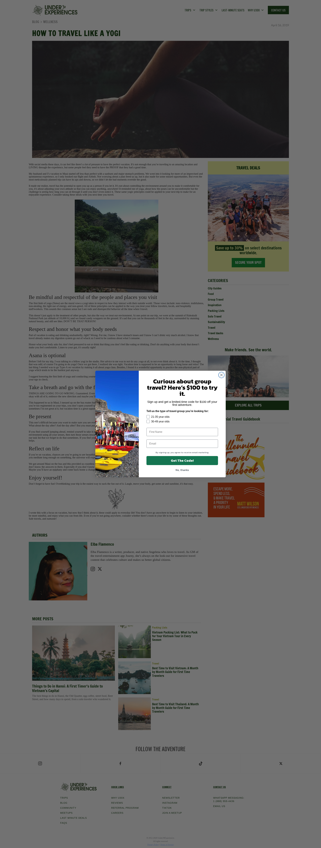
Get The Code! (182, 460)
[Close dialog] (221, 375)
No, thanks (182, 470)
